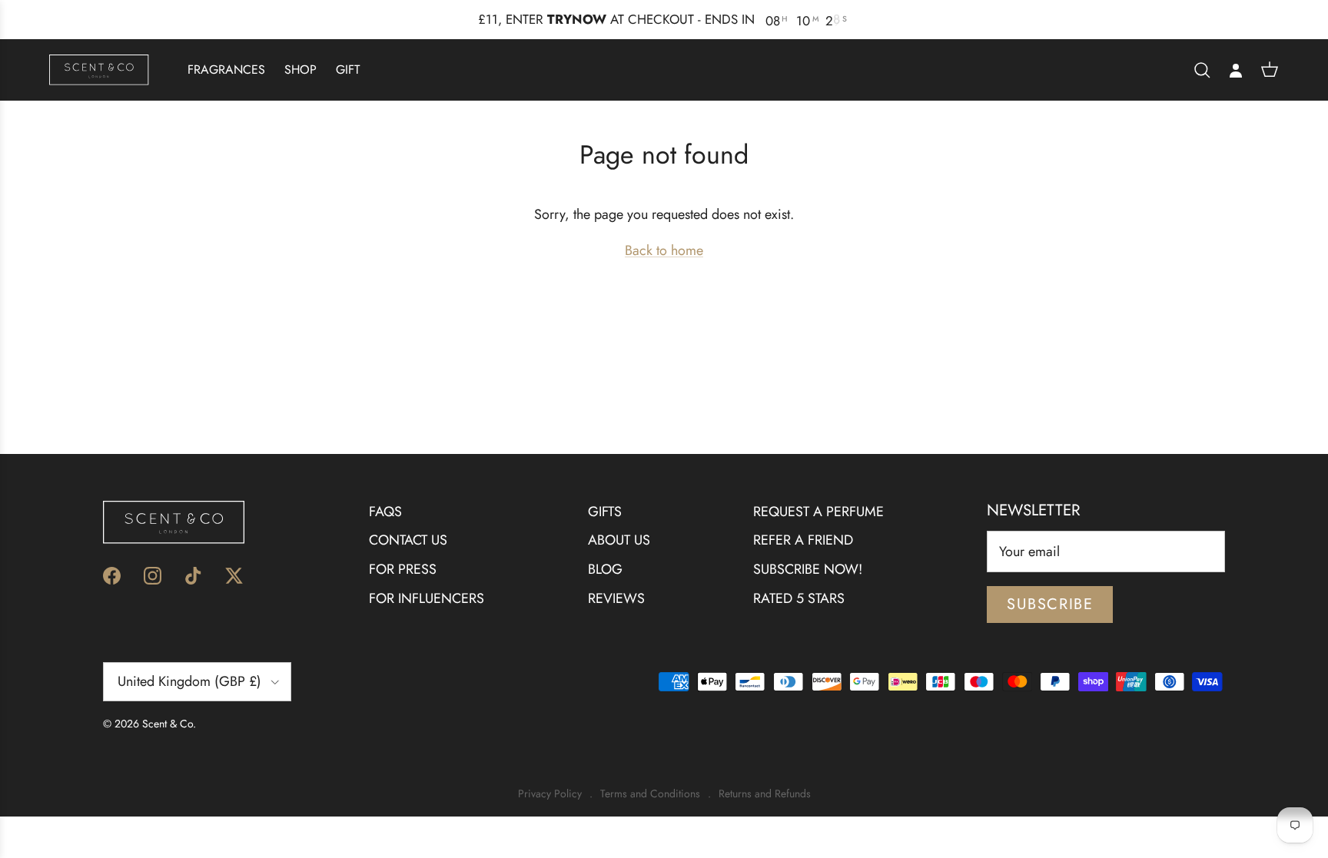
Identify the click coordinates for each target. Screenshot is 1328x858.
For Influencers (426, 598)
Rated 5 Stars (799, 598)
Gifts (605, 512)
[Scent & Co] (99, 69)
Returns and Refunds (765, 794)
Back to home (664, 250)
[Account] (1236, 70)
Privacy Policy (550, 794)
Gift (348, 69)
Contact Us (408, 540)
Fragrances (226, 69)
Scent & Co (167, 723)
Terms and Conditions (650, 794)
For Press (403, 569)
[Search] (1202, 70)
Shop (300, 69)
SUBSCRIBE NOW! (807, 569)
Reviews (616, 598)
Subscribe (1050, 604)
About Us (619, 540)
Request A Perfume (818, 512)
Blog (605, 569)
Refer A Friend (803, 540)
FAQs (385, 512)
